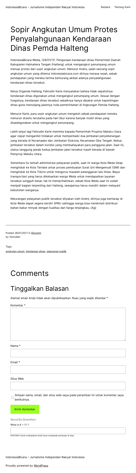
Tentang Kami (122, 6)
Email (15, 362)
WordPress (41, 465)
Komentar (18, 305)
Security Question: (23, 419)
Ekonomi (36, 232)
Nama (15, 346)
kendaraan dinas (35, 251)
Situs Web (17, 378)
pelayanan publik (56, 251)
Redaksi (105, 6)
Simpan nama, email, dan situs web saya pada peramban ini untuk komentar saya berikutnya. (69, 397)
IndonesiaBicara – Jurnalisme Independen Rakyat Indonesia (45, 7)
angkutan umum (15, 251)
